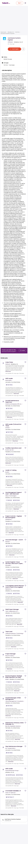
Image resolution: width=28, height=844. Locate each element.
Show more (8, 371)
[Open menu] (25, 3)
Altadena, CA (11, 32)
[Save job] (23, 49)
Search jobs (3, 32)
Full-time (17, 32)
